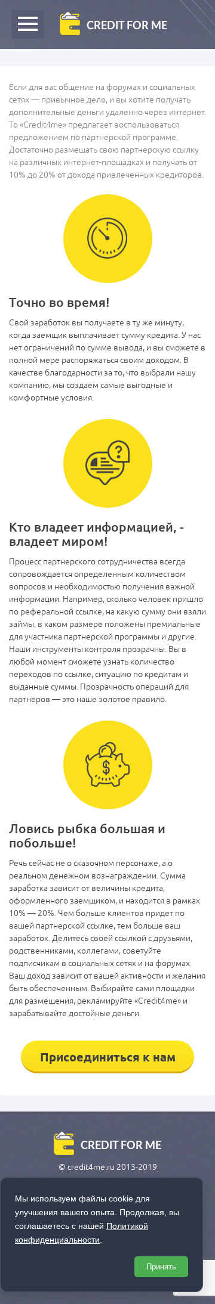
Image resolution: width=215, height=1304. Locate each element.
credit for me (127, 25)
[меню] (27, 24)
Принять (161, 1266)
